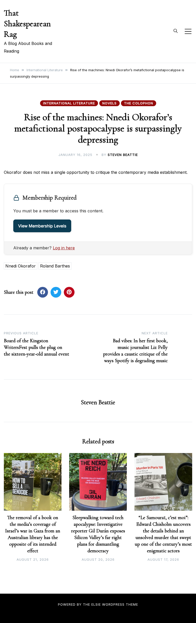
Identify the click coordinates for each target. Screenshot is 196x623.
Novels (109, 103)
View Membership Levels (42, 225)
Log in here (64, 247)
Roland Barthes (55, 265)
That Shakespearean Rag (27, 23)
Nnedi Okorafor (20, 265)
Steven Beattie (123, 155)
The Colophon (138, 103)
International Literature (69, 103)
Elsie (96, 604)
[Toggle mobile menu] (188, 31)
